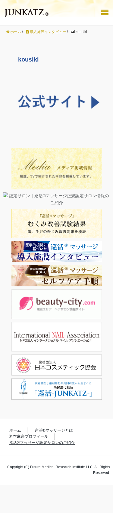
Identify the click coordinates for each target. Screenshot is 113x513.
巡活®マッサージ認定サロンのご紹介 (42, 442)
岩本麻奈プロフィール (28, 436)
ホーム (15, 430)
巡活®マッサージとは (54, 430)
